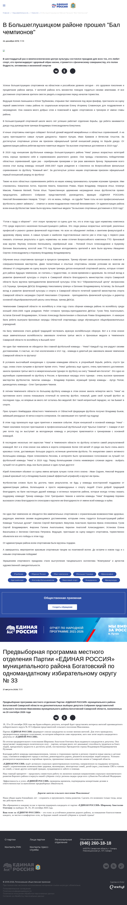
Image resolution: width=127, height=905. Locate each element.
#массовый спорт (70, 580)
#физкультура (111, 580)
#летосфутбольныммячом (43, 580)
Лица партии (37, 839)
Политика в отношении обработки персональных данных (28, 894)
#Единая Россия (39, 574)
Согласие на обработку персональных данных (23, 896)
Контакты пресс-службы (39, 848)
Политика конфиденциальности (17, 891)
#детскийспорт (17, 580)
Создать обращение (62, 607)
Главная (6, 13)
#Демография (107, 574)
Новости (35, 13)
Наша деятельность (20, 13)
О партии (10, 839)
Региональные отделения (63, 841)
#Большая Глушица (84, 574)
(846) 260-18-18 (95, 843)
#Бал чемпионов (61, 574)
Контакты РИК (13, 847)
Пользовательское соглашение (17, 889)
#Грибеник (18, 574)
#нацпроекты (91, 580)
